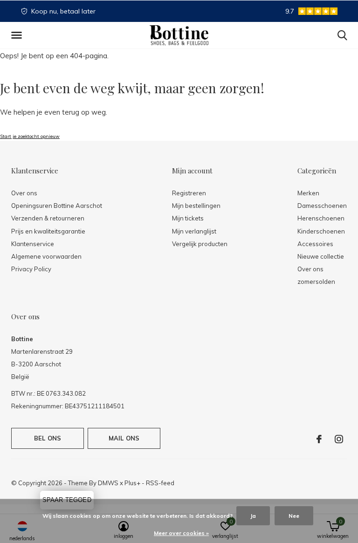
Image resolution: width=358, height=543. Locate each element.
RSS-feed (160, 483)
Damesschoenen (322, 205)
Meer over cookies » (181, 532)
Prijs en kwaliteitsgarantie (48, 231)
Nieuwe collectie (320, 256)
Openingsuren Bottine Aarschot (56, 205)
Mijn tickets (188, 218)
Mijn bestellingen (196, 205)
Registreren (189, 193)
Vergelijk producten (199, 243)
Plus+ (132, 483)
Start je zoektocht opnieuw (30, 136)
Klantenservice (32, 243)
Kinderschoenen (321, 231)
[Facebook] (319, 439)
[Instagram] (339, 439)
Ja (253, 515)
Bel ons (47, 438)
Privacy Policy (31, 269)
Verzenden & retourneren (47, 218)
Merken (308, 193)
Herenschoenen (320, 218)
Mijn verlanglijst (194, 231)
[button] (18, 35)
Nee (294, 515)
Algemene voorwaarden (46, 256)
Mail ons (124, 438)
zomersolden (316, 281)
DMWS (108, 483)
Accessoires (315, 243)
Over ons (24, 193)
